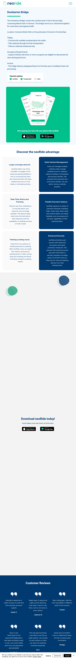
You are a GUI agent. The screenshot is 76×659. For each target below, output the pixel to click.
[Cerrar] (73, 655)
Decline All (57, 656)
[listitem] (19, 174)
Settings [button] (48, 656)
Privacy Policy (37, 657)
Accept (67, 656)
